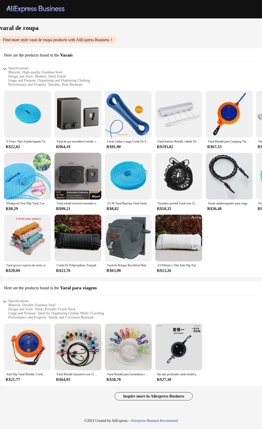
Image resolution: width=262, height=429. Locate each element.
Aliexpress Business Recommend (154, 421)
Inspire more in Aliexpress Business (153, 396)
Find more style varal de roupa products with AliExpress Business (56, 40)
